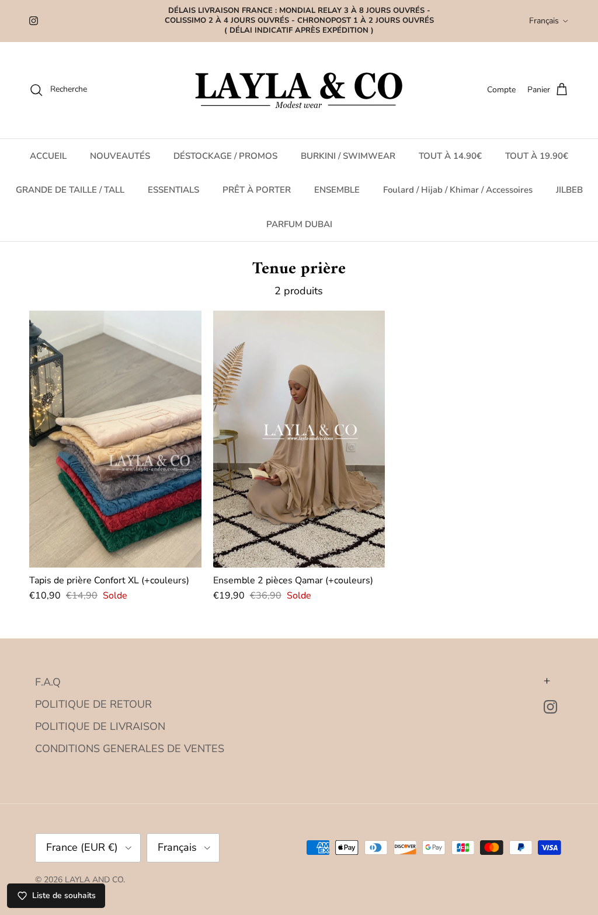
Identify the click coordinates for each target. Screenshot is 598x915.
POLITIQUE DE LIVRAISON (100, 726)
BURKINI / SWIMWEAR (348, 156)
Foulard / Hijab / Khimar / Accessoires (458, 190)
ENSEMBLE (337, 190)
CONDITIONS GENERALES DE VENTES (129, 749)
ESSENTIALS (173, 190)
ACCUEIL (48, 156)
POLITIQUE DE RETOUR (93, 704)
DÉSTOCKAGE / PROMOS (225, 156)
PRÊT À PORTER (256, 190)
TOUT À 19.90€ (536, 156)
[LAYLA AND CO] (299, 90)
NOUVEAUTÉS (120, 156)
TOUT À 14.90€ (450, 156)
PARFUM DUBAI (299, 224)
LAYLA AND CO (94, 879)
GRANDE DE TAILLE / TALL (70, 190)
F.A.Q (48, 682)
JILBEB (569, 190)
